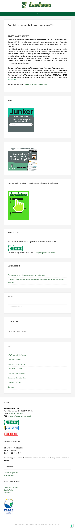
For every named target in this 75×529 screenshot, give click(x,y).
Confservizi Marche (14, 382)
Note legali (7, 492)
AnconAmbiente (37, 5)
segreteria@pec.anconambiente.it (19, 416)
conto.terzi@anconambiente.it (36, 84)
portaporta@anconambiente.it (45, 253)
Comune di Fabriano (15, 369)
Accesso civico (9, 475)
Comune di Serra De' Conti (17, 378)
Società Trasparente (11, 473)
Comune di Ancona (14, 359)
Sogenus (11, 387)
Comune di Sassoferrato (16, 373)
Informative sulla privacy (12, 487)
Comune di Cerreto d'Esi (16, 364)
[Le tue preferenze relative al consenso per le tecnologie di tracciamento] (71, 525)
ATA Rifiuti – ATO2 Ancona (17, 355)
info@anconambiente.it (16, 413)
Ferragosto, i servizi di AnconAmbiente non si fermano (26, 275)
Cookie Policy (8, 490)
